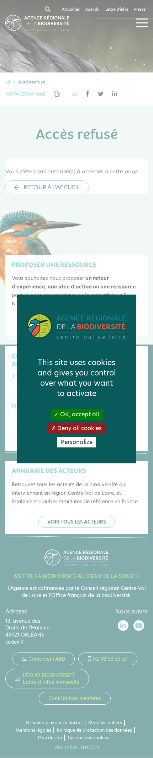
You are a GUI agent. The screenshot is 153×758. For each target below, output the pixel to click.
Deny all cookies (79, 428)
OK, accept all (79, 414)
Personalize (77, 442)
